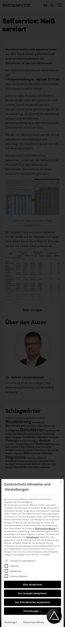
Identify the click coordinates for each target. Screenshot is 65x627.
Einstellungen (10, 622)
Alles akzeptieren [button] (32, 584)
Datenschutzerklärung (45, 528)
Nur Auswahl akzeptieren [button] (32, 593)
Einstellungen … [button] (33, 611)
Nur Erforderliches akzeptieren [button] (32, 602)
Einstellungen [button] (32, 537)
